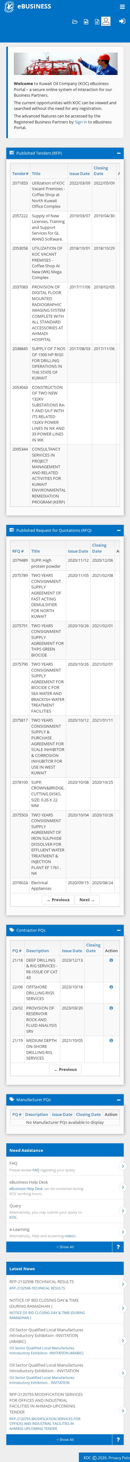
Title (36, 173)
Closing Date (101, 171)
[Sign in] (122, 21)
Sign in (81, 122)
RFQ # (18, 551)
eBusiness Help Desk (26, 1188)
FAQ (35, 1170)
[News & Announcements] (97, 21)
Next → (87, 899)
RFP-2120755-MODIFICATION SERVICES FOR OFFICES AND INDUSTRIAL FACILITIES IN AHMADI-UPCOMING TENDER (44, 1423)
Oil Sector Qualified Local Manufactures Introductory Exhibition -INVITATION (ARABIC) (46, 1350)
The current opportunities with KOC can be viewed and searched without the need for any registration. (65, 105)
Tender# (20, 173)
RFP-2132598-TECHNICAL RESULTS (37, 1288)
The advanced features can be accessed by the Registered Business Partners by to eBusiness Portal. (63, 121)
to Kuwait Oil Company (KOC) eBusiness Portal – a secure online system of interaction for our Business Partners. (63, 89)
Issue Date (79, 173)
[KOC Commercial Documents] (74, 21)
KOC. (13, 1217)
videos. (70, 1235)
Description (37, 950)
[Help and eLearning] (86, 21)
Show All (66, 1246)
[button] (21, 64)
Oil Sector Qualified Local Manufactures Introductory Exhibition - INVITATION (41, 1380)
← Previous (58, 899)
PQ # (16, 950)
